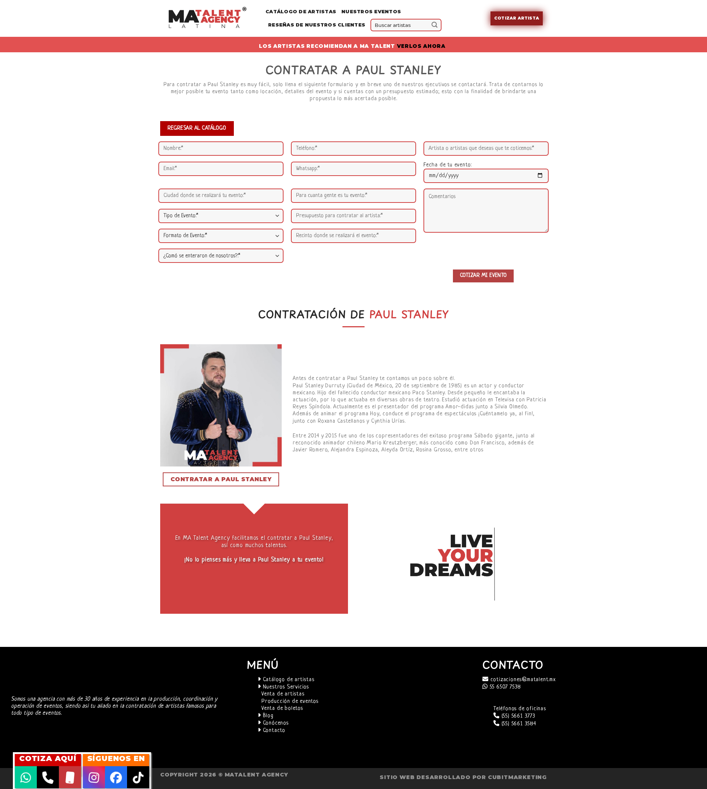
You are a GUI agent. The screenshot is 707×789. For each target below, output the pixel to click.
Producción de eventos (290, 701)
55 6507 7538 (504, 687)
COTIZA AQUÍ (48, 758)
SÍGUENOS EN (116, 758)
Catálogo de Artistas (300, 11)
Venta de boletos (282, 708)
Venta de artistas (283, 694)
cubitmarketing (517, 777)
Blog (267, 716)
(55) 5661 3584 (518, 724)
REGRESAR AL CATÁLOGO (197, 128)
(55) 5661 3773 (517, 716)
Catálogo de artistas (287, 680)
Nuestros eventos (371, 11)
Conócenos (275, 723)
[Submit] (434, 25)
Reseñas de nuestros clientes (316, 25)
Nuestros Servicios (285, 687)
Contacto (273, 731)
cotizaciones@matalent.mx (522, 680)
